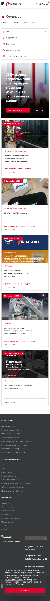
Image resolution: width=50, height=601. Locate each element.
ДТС (3, 465)
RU (34, 4)
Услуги (4, 526)
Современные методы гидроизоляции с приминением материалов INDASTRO (18, 331)
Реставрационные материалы (14, 445)
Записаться (25, 144)
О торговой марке (9, 507)
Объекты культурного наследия (15, 483)
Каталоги (5, 514)
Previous (37, 111)
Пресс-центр (7, 522)
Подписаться (45, 538)
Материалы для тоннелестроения (16, 441)
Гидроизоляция (8, 426)
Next (42, 111)
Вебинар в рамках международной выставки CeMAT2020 (16, 273)
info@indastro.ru (33, 555)
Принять (25, 590)
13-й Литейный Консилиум (17, 98)
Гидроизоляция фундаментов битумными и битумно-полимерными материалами (17, 158)
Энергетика (6, 472)
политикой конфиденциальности (17, 578)
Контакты (5, 529)
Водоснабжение (8, 476)
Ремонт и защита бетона (12, 430)
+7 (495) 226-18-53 (34, 546)
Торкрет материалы (10, 437)
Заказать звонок (30, 550)
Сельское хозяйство (10, 480)
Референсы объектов (11, 518)
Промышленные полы (11, 434)
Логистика (6, 468)
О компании (6, 503)
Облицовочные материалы (13, 452)
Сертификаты (7, 511)
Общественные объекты (12, 487)
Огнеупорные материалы (12, 449)
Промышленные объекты (12, 491)
